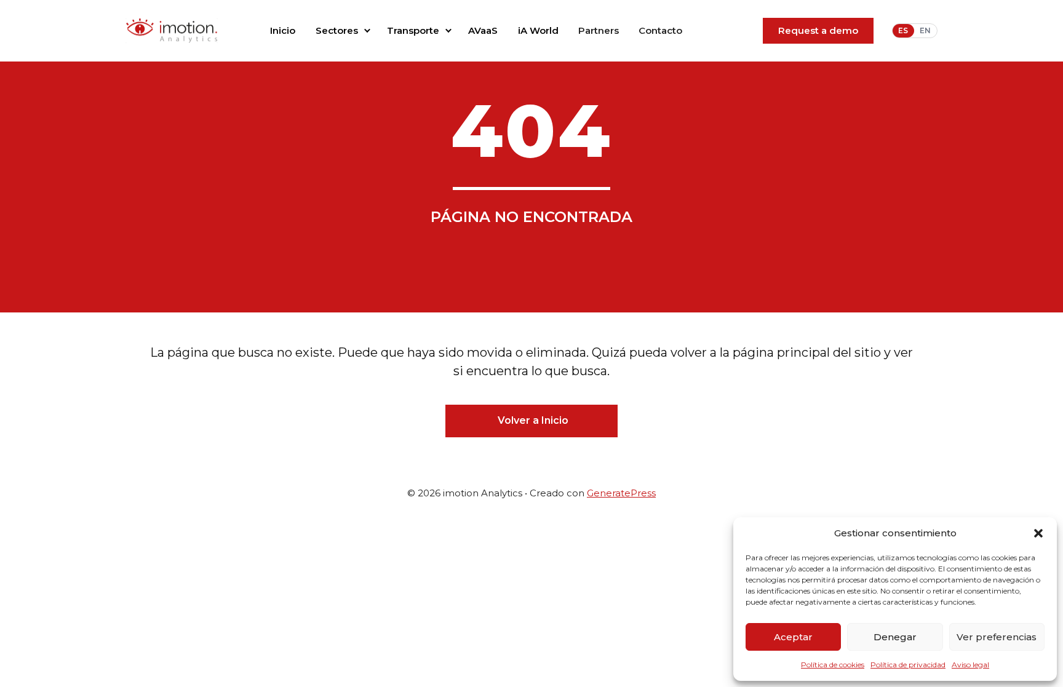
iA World (538, 30)
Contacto (660, 30)
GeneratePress (621, 493)
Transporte (413, 30)
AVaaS (483, 30)
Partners (598, 30)
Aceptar (793, 637)
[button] (1038, 533)
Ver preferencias (997, 637)
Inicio (282, 30)
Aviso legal (970, 664)
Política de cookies (832, 664)
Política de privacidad (908, 664)
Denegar (895, 637)
